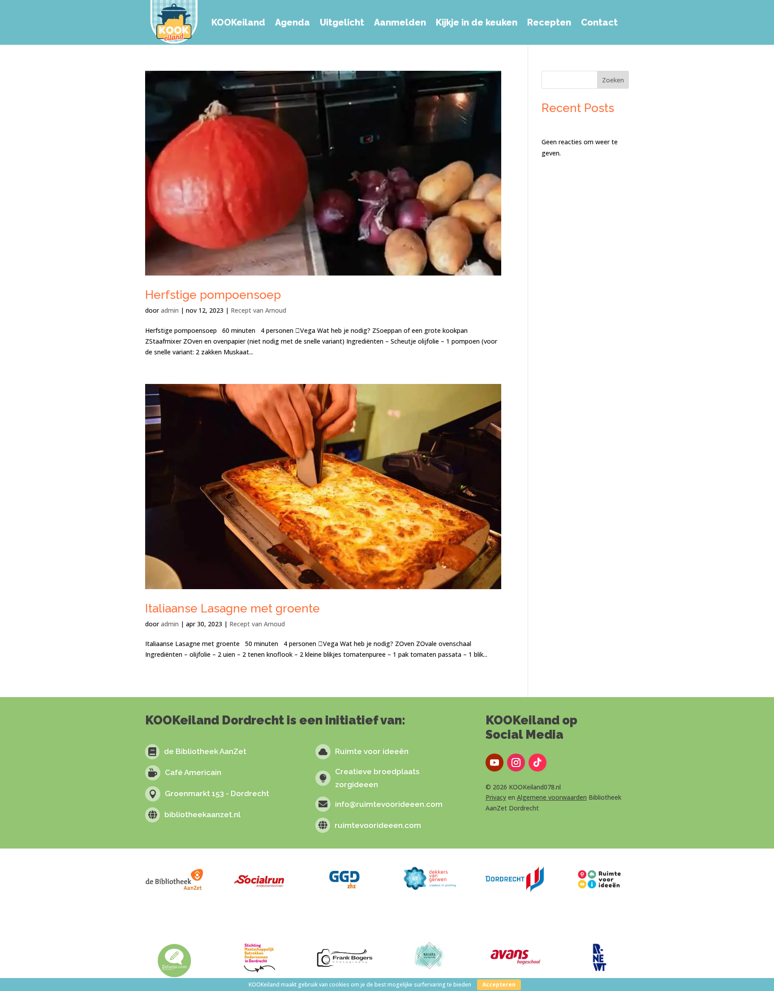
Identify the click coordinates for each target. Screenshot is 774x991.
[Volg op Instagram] (516, 762)
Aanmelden (400, 22)
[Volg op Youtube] (494, 762)
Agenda (292, 22)
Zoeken (613, 80)
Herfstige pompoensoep (213, 295)
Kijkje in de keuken (476, 22)
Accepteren (499, 984)
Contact (599, 22)
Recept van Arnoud (258, 310)
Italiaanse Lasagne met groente (232, 608)
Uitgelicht (342, 22)
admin (170, 310)
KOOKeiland (238, 22)
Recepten (549, 22)
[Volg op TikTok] (537, 762)
